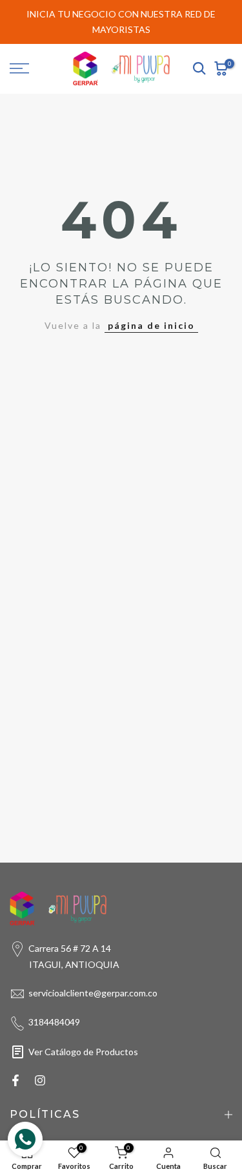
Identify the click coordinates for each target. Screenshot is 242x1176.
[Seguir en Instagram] (40, 1080)
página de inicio (151, 325)
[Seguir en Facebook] (15, 1080)
